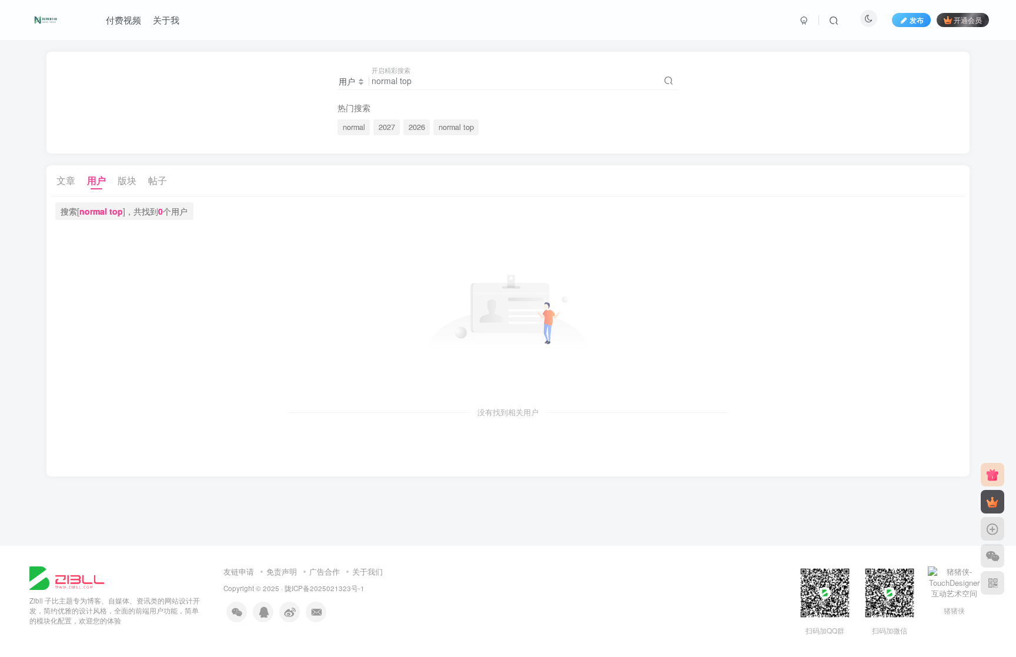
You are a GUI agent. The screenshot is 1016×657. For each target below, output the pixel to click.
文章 (65, 180)
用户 (96, 180)
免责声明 (281, 571)
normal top (456, 127)
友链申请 (238, 571)
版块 (127, 180)
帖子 (157, 180)
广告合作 (324, 571)
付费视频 (123, 20)
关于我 (166, 20)
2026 (417, 127)
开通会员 (968, 20)
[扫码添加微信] (992, 556)
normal (354, 127)
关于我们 (367, 571)
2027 (387, 127)
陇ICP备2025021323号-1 (325, 588)
